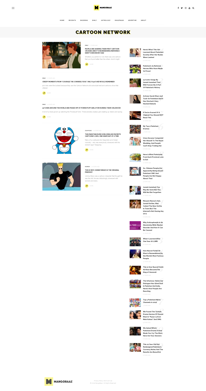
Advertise (132, 20)
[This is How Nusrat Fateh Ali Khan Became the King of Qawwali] (135, 270)
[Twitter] (182, 8)
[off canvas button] (13, 8)
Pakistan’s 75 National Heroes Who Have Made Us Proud (153, 68)
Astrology (106, 20)
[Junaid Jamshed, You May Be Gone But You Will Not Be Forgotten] (135, 190)
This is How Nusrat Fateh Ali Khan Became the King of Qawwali (153, 269)
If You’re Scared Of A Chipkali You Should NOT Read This (153, 115)
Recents (72, 20)
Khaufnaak (119, 20)
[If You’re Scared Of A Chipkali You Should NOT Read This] (135, 115)
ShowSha (84, 20)
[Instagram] (186, 8)
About (143, 20)
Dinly (94, 20)
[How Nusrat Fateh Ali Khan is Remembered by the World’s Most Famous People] (135, 254)
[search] (193, 8)
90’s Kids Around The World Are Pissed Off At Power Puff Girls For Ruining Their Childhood (81, 108)
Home (62, 20)
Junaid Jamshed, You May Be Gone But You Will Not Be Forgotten (152, 189)
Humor (87, 166)
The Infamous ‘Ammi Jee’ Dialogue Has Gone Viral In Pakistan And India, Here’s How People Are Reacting (153, 286)
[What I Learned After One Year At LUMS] (135, 242)
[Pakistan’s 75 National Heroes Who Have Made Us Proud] (135, 69)
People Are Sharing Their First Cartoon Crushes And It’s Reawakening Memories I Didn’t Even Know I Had (102, 51)
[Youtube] (189, 8)
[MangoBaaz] (59, 381)
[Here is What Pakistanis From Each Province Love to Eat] (135, 157)
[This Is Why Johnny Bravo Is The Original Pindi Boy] (61, 177)
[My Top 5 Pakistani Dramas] (135, 129)
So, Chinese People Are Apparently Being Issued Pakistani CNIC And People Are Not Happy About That (153, 173)
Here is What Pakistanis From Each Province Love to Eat (153, 157)
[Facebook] (178, 8)
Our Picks (88, 130)
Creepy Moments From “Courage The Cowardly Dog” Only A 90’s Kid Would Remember (78, 82)
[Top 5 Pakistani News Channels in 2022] (135, 303)
